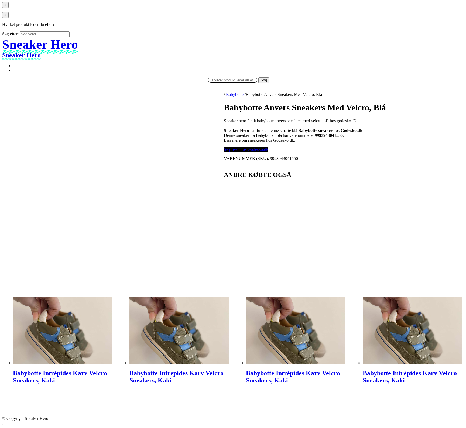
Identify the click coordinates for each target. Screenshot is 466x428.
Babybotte (235, 94)
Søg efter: (10, 34)
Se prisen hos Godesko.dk (246, 149)
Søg (264, 80)
